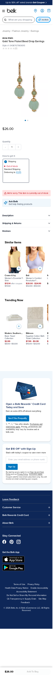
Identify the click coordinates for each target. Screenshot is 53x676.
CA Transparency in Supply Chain (21, 599)
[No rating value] (8, 48)
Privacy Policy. (22, 474)
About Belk (8, 523)
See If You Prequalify (17, 418)
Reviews (6, 231)
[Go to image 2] (27, 120)
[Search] (5, 20)
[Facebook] (4, 542)
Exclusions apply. (35, 474)
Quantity (6, 141)
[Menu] (3, 11)
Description (8, 215)
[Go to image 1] (25, 120)
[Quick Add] (18, 268)
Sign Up (11, 466)
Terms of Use (19, 584)
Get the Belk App (10, 552)
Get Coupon (39, 3)
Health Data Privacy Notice (16, 588)
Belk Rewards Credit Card (15, 515)
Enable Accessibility (39, 588)
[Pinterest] (11, 542)
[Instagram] (18, 542)
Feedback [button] (25, 602)
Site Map (42, 599)
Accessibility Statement (26, 592)
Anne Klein (7, 38)
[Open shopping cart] (49, 10)
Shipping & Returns (11, 223)
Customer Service (11, 507)
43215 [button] (18, 172)
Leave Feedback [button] (10, 499)
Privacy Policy (33, 584)
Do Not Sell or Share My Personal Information (27, 595)
